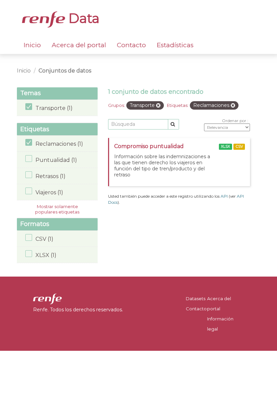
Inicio (32, 45)
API (224, 196)
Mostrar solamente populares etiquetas (57, 209)
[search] (173, 124)
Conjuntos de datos (65, 70)
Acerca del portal (79, 45)
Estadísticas (175, 45)
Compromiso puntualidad (149, 146)
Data (82, 18)
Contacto (131, 45)
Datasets (195, 298)
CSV (239, 146)
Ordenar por (234, 120)
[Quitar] (158, 105)
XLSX (225, 146)
